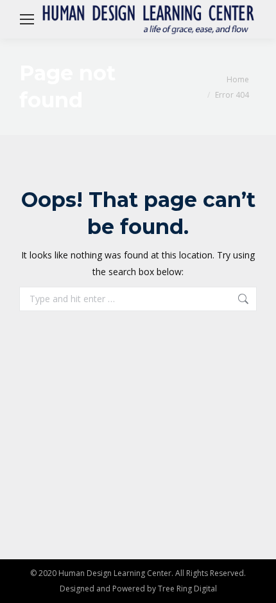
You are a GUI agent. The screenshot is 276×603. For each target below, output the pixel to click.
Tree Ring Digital (187, 588)
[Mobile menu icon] (27, 19)
